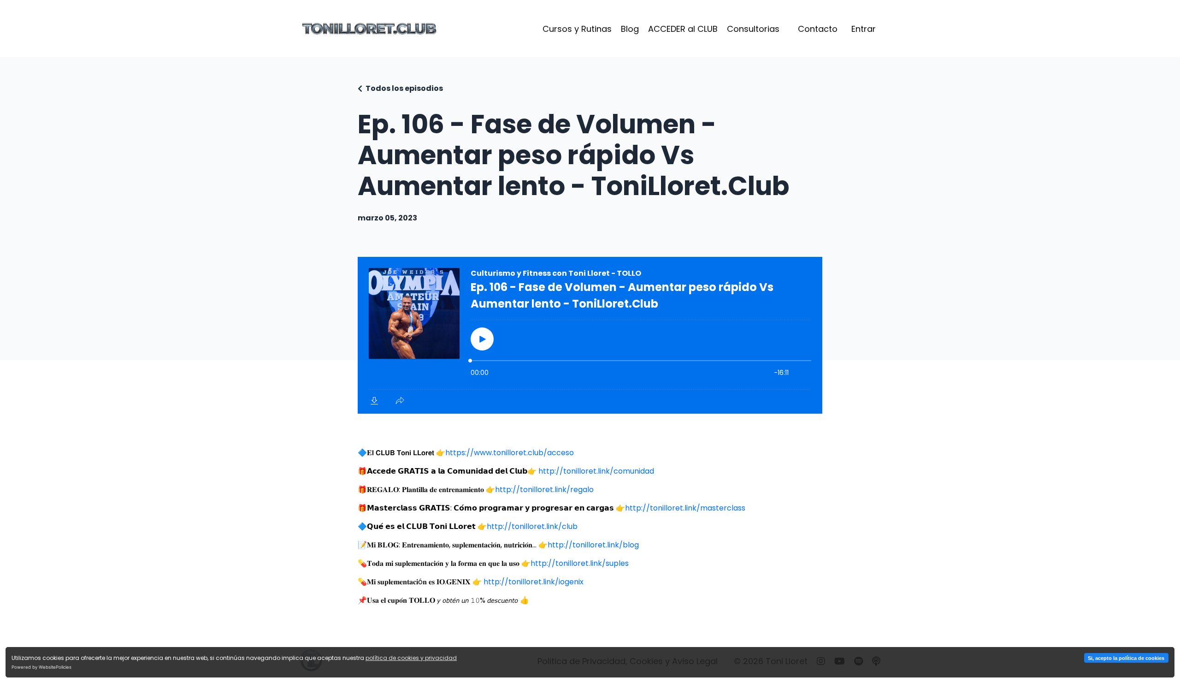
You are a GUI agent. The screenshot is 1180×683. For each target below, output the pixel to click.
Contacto (818, 29)
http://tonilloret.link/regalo (544, 489)
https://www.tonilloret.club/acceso (509, 452)
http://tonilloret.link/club (532, 526)
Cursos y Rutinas (577, 29)
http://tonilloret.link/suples (580, 563)
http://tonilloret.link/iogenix (534, 581)
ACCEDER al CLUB (683, 29)
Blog (630, 29)
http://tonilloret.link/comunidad (596, 471)
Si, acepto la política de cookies (1126, 658)
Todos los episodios (404, 88)
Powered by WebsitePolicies (41, 667)
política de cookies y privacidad (411, 658)
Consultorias (753, 29)
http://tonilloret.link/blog (593, 545)
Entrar (863, 29)
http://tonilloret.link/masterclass (685, 508)
